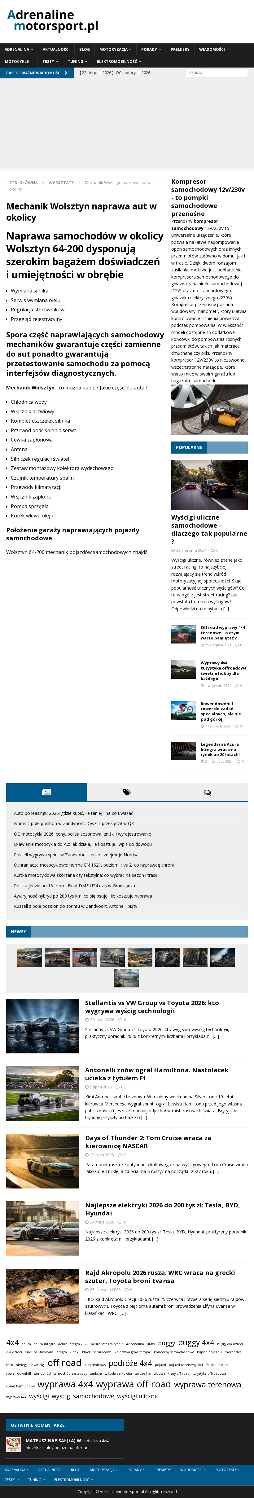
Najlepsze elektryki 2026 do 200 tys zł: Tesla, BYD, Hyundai (162, 1209)
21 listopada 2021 (219, 761)
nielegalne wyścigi (30, 1365)
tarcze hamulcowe (150, 1373)
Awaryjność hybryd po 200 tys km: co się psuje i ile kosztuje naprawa (83, 896)
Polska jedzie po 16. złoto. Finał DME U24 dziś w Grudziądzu (74, 886)
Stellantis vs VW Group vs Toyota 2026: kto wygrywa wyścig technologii (152, 1007)
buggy (166, 1343)
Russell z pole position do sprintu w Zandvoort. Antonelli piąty (75, 906)
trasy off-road (179, 1373)
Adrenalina (17, 49)
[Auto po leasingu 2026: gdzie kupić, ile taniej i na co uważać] (29, 957)
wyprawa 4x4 (65, 1384)
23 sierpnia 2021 (191, 550)
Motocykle (17, 61)
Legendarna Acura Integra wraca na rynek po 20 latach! (220, 749)
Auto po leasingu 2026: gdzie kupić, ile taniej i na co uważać (73, 813)
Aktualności (56, 49)
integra (61, 1352)
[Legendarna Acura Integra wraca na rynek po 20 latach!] (183, 751)
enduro (31, 1352)
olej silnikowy (95, 1365)
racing (223, 1365)
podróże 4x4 (130, 1363)
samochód (42, 1373)
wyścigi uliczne (137, 1396)
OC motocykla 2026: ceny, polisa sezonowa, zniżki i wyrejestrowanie (82, 834)
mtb (9, 1365)
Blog (84, 49)
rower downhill (18, 1373)
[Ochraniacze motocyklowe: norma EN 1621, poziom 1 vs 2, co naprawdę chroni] (167, 957)
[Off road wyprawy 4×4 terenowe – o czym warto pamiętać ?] (183, 634)
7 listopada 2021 (218, 726)
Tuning (75, 61)
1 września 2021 (218, 685)
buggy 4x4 (196, 1342)
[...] (226, 609)
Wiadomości (212, 49)
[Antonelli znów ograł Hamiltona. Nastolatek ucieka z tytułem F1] (42, 1093)
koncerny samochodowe (174, 1352)
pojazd (160, 1365)
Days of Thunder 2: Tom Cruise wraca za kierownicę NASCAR (148, 1142)
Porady (149, 49)
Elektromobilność (117, 61)
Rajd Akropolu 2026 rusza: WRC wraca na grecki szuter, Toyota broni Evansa (160, 1276)
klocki (74, 1352)
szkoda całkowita (118, 1373)
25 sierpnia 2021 (218, 645)
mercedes (233, 1352)
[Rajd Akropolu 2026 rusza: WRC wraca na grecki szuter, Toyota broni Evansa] (42, 1296)
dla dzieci (14, 1352)
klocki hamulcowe (97, 1352)
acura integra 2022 (73, 1344)
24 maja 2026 (102, 1222)
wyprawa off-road (133, 1384)
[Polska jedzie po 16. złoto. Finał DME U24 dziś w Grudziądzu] (222, 957)
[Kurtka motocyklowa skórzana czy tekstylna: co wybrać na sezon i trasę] (195, 957)
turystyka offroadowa (209, 1373)
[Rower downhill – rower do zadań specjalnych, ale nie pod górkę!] (183, 710)
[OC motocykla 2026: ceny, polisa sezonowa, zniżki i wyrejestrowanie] (84, 957)
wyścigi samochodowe (83, 1396)
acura (26, 1344)
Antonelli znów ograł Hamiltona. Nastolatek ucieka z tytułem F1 (157, 1074)
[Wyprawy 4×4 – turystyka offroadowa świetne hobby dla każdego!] (183, 669)
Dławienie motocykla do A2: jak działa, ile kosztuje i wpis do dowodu (83, 844)
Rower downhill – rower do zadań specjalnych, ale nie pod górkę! (221, 711)
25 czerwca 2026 (105, 1289)
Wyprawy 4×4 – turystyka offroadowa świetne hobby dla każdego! (224, 670)
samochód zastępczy (70, 1373)
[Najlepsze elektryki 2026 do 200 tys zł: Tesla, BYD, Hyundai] (42, 1228)
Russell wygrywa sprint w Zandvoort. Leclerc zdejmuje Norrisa (76, 855)
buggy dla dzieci (230, 1344)
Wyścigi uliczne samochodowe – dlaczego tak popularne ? (209, 529)
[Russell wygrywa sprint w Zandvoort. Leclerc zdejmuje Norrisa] (140, 957)
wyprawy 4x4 (16, 1397)
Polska (211, 1365)
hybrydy (46, 1352)
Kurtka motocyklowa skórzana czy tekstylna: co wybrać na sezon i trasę (86, 875)
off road (64, 1362)
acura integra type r (107, 1344)
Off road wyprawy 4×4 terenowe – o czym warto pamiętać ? (223, 633)
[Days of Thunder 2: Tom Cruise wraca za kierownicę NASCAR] (42, 1161)
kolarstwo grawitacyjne (133, 1352)
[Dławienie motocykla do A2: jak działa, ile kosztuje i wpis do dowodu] (112, 957)
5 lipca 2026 (101, 1087)
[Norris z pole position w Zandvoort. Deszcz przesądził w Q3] (57, 957)
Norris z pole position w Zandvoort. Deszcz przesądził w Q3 (74, 823)
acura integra (44, 1344)
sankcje (96, 1373)
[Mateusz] (13, 1449)
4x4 (12, 1342)
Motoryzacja (113, 49)
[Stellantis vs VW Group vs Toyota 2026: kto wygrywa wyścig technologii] (42, 1026)
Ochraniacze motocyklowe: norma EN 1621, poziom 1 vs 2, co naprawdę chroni (94, 865)
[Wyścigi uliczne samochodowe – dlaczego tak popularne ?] (209, 485)
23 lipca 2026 (102, 1155)
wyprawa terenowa (207, 1384)
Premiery (180, 49)
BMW (151, 1344)
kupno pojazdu (209, 1352)
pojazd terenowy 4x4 (186, 1365)
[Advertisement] (127, 124)
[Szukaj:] (217, 73)
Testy (48, 61)
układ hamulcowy (20, 1386)
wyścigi (39, 1396)
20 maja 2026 (102, 1019)
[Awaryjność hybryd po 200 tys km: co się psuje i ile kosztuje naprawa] (126, 978)
